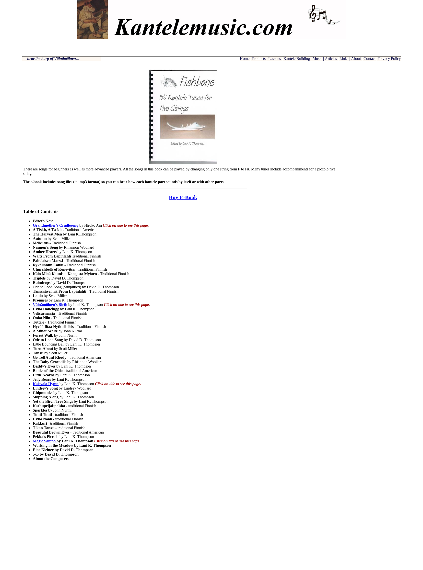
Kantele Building (296, 58)
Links (344, 58)
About (356, 58)
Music (317, 58)
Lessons (274, 58)
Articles (331, 58)
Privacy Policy (389, 58)
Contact (370, 58)
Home (245, 58)
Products (259, 58)
